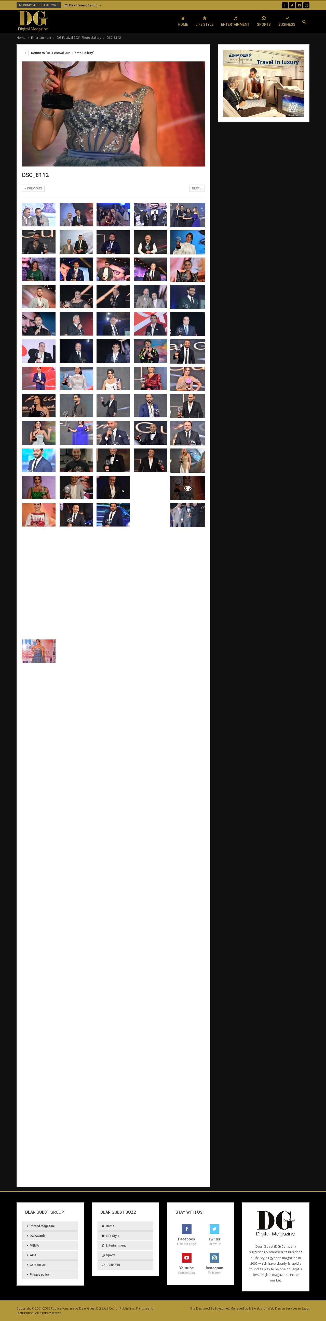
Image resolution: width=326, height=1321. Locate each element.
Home (183, 24)
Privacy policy (39, 1274)
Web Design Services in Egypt (288, 1308)
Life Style (204, 24)
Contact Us (38, 1265)
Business (286, 24)
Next (196, 188)
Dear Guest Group (83, 5)
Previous (34, 188)
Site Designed (200, 1308)
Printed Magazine (42, 1226)
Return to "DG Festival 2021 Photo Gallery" (62, 53)
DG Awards (38, 1236)
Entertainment (235, 24)
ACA (33, 1255)
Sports (264, 24)
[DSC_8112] (39, 214)
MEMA (34, 1245)
